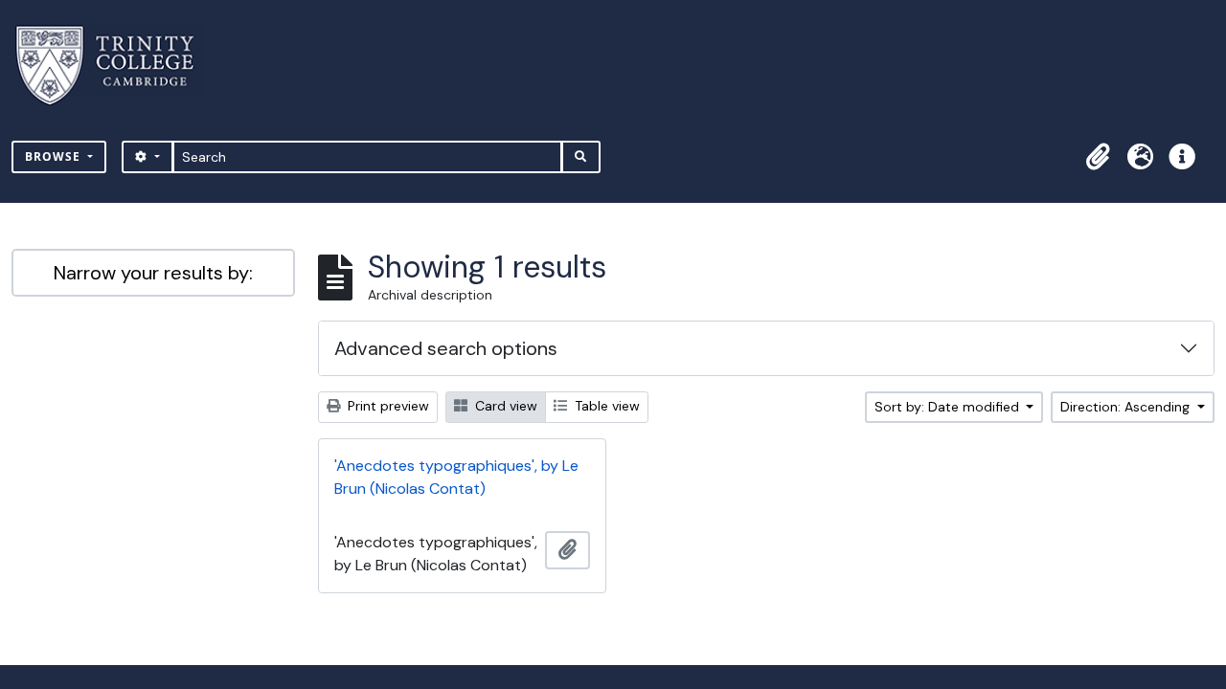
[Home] (116, 65)
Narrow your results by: (153, 272)
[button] (1098, 157)
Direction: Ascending (1126, 406)
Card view (504, 405)
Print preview (386, 405)
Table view (605, 405)
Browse (54, 156)
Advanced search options (445, 348)
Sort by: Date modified (948, 406)
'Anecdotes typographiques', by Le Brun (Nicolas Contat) (456, 477)
